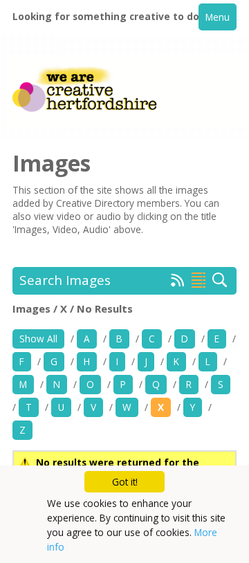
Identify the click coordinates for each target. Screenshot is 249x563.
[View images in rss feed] (178, 283)
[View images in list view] (198, 280)
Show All (38, 338)
